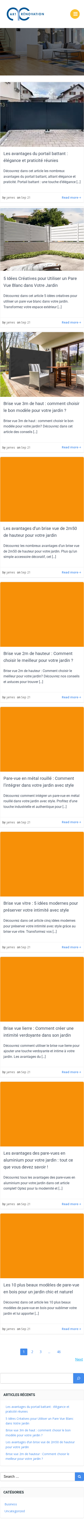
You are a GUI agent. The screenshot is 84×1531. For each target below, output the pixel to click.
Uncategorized (15, 1511)
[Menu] (75, 14)
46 (60, 1351)
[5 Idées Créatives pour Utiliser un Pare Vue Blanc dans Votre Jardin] (42, 239)
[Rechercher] (78, 1378)
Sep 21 (26, 197)
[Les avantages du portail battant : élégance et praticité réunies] (42, 114)
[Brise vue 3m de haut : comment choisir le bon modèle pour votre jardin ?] (42, 364)
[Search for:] (37, 1476)
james (10, 197)
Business (11, 1504)
